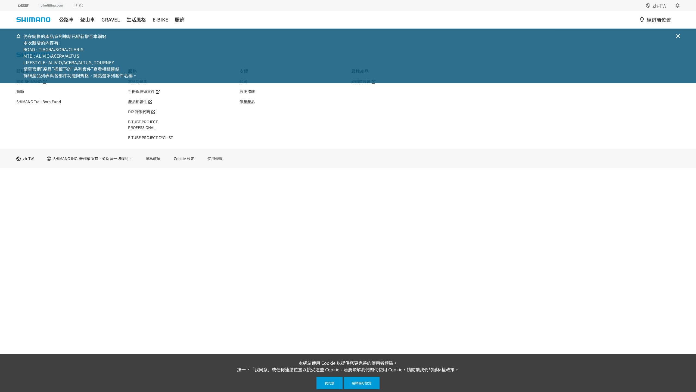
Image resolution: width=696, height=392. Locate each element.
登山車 (87, 19)
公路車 (66, 19)
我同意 (329, 383)
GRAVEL (110, 19)
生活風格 (136, 19)
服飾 (180, 19)
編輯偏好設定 (361, 383)
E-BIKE (160, 19)
